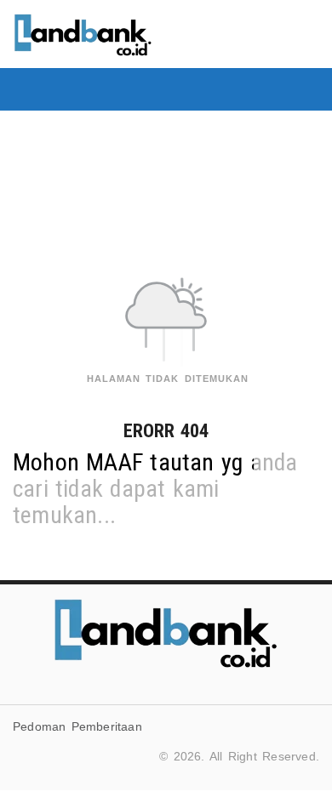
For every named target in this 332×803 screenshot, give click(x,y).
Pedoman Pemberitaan (77, 726)
